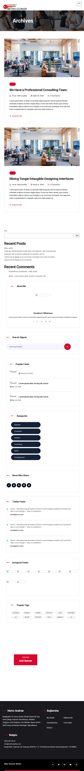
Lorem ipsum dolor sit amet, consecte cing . (30, 276)
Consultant (18, 431)
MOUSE (27, 617)
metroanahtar (22, 96)
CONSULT (27, 613)
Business (17, 425)
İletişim (49, 728)
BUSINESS (16, 613)
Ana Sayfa (50, 718)
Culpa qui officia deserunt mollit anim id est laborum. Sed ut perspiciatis (30, 251)
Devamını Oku (17, 116)
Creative (17, 438)
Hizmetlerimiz (52, 723)
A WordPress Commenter (18, 271)
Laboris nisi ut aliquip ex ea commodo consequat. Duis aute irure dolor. (29, 257)
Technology (18, 444)
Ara (5, 231)
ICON (60, 613)
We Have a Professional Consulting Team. (38, 90)
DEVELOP (49, 613)
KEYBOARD (71, 613)
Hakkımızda (68, 718)
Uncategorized (19, 457)
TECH (49, 617)
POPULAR (38, 617)
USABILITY (60, 617)
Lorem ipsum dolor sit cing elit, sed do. (34, 383)
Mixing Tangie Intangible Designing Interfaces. (41, 179)
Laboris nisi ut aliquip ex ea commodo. (18, 260)
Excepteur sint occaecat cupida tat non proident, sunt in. (24, 254)
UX (71, 617)
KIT (16, 617)
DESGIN (38, 613)
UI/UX (16, 451)
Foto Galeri (68, 723)
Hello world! (8, 248)
